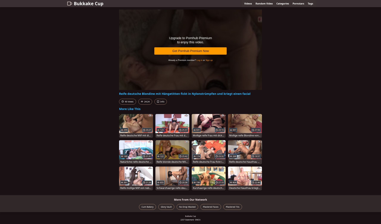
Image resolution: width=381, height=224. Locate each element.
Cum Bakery (147, 206)
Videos (248, 3)
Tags (310, 3)
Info (162, 101)
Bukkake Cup (88, 3)
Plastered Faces (210, 206)
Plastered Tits (232, 206)
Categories (282, 3)
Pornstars (298, 3)
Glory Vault (166, 206)
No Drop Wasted (187, 206)
